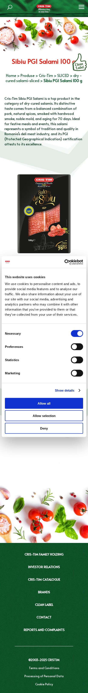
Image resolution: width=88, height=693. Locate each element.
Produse (28, 75)
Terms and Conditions (44, 668)
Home (11, 75)
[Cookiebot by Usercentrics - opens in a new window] (64, 262)
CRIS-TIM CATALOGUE (44, 579)
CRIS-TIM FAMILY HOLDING (44, 554)
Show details (64, 390)
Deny (44, 428)
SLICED (63, 75)
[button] (81, 6)
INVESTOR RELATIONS (44, 566)
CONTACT (44, 617)
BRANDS (44, 592)
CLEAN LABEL (44, 604)
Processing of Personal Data (44, 676)
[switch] (77, 346)
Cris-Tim (46, 75)
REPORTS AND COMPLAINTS (44, 629)
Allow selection (44, 416)
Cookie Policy (44, 684)
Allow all (44, 403)
